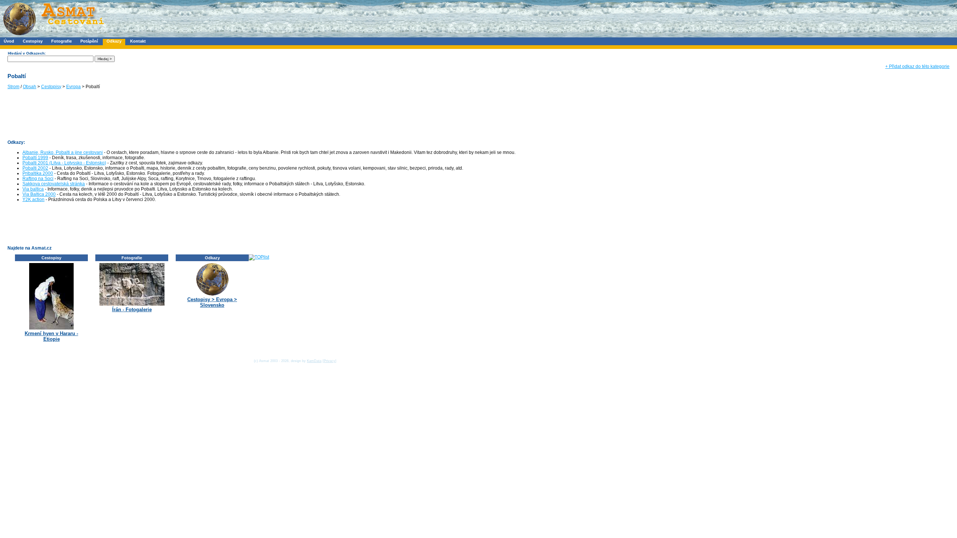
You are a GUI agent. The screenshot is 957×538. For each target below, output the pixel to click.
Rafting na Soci (37, 178)
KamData (314, 361)
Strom (13, 86)
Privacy (329, 361)
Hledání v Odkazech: (27, 53)
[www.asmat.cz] (53, 35)
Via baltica (33, 189)
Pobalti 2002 (35, 168)
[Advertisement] (143, 118)
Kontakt (138, 41)
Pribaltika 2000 (37, 173)
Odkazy (114, 41)
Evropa (73, 86)
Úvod (9, 41)
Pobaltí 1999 (35, 157)
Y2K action (33, 199)
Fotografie (61, 41)
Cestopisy (33, 41)
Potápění (89, 41)
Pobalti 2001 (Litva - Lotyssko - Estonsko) (64, 163)
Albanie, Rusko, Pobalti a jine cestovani (62, 152)
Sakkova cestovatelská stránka (53, 183)
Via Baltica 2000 (39, 194)
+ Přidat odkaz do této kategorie (917, 66)
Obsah (29, 86)
